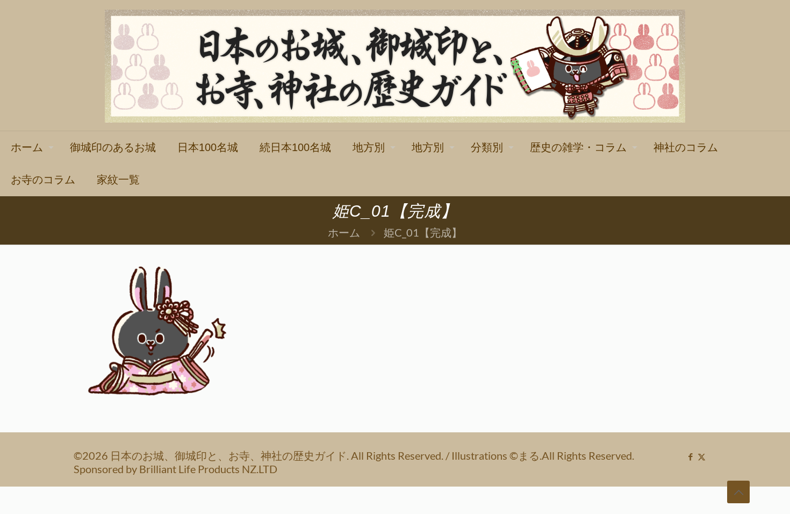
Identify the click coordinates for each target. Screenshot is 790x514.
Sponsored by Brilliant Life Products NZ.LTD (175, 468)
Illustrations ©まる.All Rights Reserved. (542, 455)
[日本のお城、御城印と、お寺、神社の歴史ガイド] (395, 65)
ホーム (344, 232)
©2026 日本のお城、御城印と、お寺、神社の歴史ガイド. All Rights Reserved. (260, 455)
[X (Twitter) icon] (702, 456)
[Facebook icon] (690, 456)
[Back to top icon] (738, 492)
